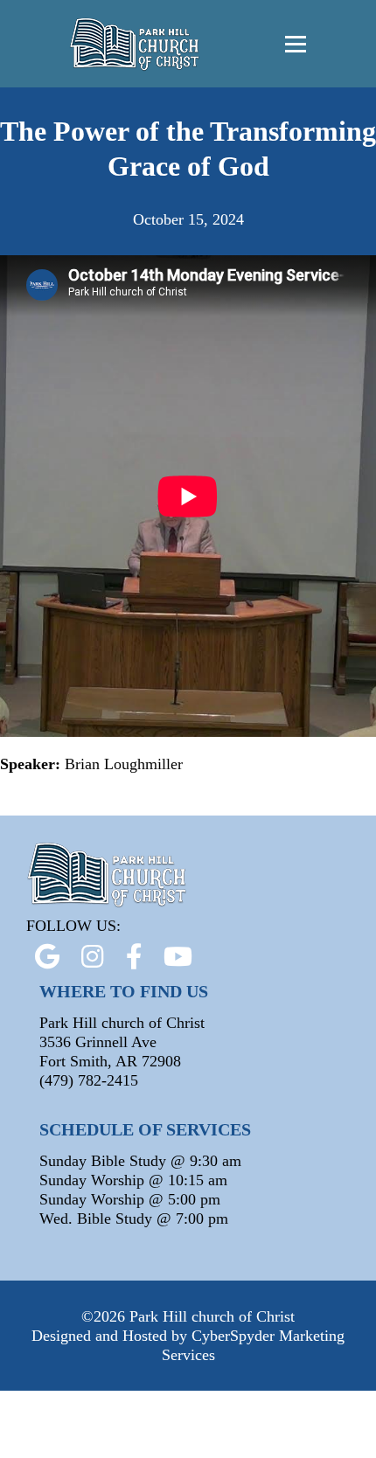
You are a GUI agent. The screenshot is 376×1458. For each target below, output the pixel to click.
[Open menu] (295, 43)
